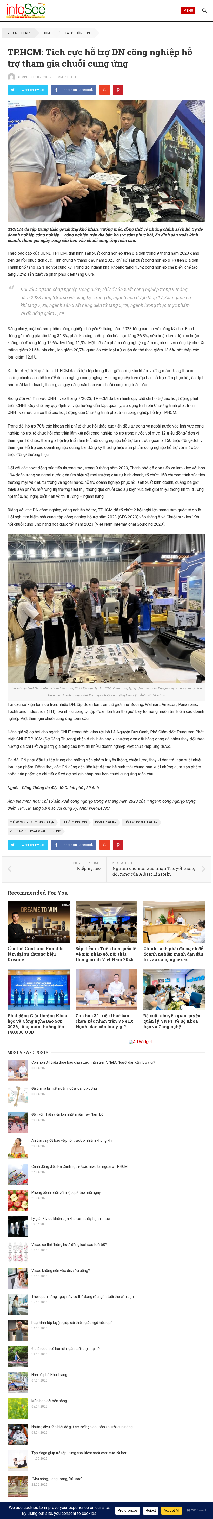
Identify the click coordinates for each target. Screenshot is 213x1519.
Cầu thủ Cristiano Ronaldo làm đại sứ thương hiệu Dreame (36, 954)
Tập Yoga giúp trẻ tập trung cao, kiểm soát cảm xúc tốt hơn (79, 1453)
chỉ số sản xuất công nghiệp (32, 822)
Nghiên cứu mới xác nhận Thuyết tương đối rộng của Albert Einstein (154, 871)
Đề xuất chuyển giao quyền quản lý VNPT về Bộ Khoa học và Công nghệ (172, 1021)
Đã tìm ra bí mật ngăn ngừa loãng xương (64, 1088)
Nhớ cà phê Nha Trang (49, 1375)
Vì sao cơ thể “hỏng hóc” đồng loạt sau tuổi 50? (69, 1244)
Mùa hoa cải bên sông (49, 1401)
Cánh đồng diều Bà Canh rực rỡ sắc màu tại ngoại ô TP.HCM (79, 1166)
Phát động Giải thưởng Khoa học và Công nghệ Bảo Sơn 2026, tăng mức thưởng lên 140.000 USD (37, 1023)
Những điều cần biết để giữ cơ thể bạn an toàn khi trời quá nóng (82, 1427)
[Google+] (104, 90)
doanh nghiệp (106, 822)
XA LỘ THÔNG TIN (77, 33)
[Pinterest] (118, 90)
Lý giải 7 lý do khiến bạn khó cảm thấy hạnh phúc (70, 1218)
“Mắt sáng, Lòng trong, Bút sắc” (56, 1479)
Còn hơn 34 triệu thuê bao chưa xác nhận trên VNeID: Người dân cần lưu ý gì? (104, 1021)
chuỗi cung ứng (74, 822)
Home (47, 33)
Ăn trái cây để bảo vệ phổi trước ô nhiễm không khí (71, 1140)
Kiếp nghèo (89, 868)
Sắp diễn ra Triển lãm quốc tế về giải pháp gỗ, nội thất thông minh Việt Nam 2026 (106, 954)
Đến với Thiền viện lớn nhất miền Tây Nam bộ (67, 1114)
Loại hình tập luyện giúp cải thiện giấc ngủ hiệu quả (72, 1323)
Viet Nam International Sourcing (35, 831)
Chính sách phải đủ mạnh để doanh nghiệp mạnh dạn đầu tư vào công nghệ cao (173, 954)
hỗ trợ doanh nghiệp (141, 822)
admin (22, 77)
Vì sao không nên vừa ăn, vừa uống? (60, 1271)
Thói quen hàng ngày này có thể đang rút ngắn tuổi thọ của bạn (82, 1297)
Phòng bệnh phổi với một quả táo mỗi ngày (66, 1192)
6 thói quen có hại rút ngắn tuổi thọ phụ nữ (65, 1349)
